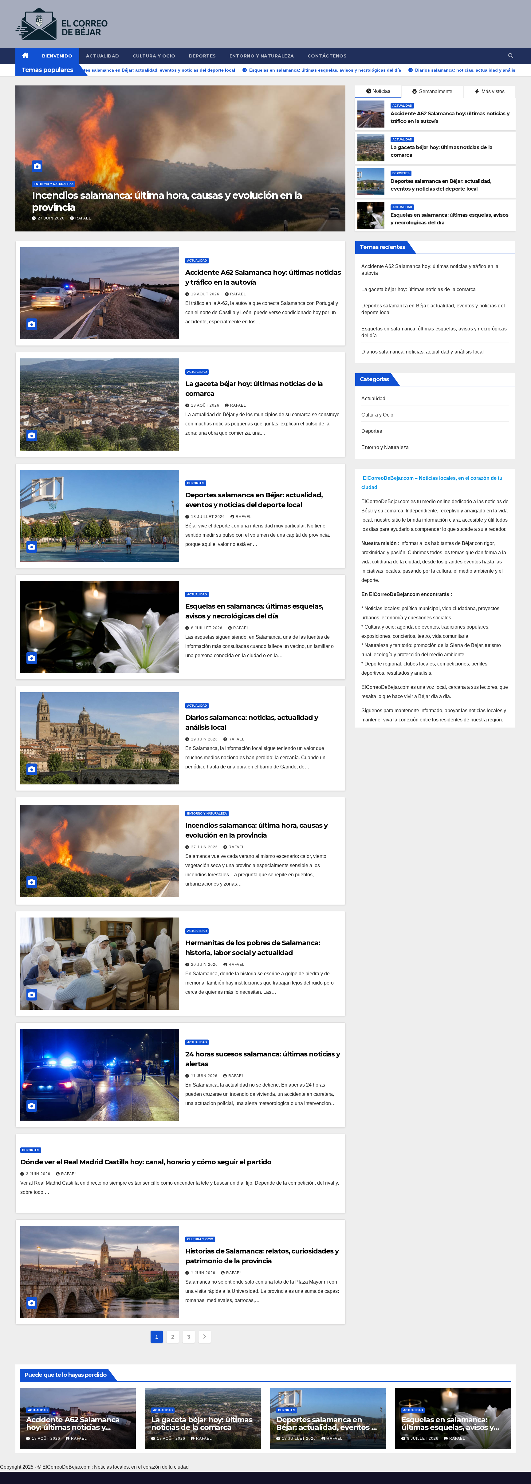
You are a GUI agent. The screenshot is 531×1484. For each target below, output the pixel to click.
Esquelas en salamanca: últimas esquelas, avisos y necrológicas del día (447, 1427)
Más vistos (492, 91)
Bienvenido (57, 56)
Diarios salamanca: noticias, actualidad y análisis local (422, 351)
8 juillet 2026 (207, 628)
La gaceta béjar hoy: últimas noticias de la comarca (418, 289)
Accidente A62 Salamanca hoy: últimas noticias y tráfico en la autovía (72, 1427)
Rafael (92, 218)
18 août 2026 (206, 405)
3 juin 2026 (39, 1174)
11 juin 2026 (205, 1076)
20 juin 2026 (205, 964)
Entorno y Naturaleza (262, 56)
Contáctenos (327, 56)
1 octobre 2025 (56, 218)
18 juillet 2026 (208, 517)
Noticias (381, 91)
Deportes (202, 56)
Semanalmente (435, 91)
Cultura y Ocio (154, 56)
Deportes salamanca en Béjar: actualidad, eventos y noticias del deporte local (325, 1427)
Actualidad (102, 56)
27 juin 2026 (205, 847)
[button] (510, 55)
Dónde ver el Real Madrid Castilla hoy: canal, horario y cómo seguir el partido (145, 1162)
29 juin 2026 (205, 739)
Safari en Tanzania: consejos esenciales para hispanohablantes (176, 207)
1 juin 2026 (204, 1273)
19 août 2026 (206, 294)
